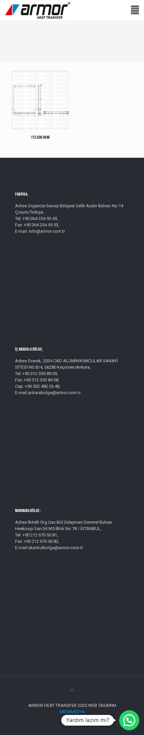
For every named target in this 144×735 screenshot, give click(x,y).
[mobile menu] (135, 10)
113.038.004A (40, 137)
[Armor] (37, 10)
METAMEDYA (72, 711)
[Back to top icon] (72, 690)
